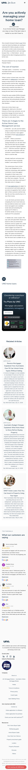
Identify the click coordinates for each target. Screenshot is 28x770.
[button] (25, 3)
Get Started (8, 313)
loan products (20, 135)
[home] (9, 3)
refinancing (14, 79)
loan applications (13, 186)
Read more (5, 557)
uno (21, 43)
